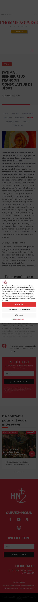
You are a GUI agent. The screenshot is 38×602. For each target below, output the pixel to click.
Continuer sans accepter (19, 310)
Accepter (19, 304)
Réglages (19, 315)
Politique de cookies (18, 319)
